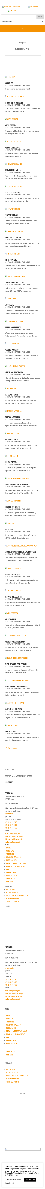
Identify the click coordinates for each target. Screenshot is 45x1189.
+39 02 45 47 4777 (11, 828)
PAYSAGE (10, 85)
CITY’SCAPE (10, 889)
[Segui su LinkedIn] (30, 1157)
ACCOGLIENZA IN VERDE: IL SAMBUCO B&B (20, 551)
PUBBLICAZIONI (12, 860)
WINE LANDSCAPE (12, 899)
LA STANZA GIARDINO (12, 192)
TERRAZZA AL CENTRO (13, 237)
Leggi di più (9, 1183)
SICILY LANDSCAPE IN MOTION (17, 896)
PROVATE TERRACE (11, 215)
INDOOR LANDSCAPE (12, 147)
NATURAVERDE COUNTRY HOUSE (16, 686)
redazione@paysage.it (12, 833)
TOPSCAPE (10, 854)
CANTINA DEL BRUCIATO (13, 709)
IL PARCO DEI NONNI (12, 507)
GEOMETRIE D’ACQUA (12, 574)
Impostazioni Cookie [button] (14, 1180)
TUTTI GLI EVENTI (12, 902)
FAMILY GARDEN (10, 619)
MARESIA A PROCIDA (12, 417)
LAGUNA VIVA (9, 304)
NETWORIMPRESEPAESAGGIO (16, 863)
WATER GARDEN (10, 125)
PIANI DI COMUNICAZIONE (15, 866)
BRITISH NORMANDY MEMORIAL (16, 484)
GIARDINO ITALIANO (13, 857)
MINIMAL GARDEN (11, 439)
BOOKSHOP (9, 83)
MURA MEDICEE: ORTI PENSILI (16, 664)
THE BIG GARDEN (11, 462)
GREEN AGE (9, 529)
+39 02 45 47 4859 (11, 825)
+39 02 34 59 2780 (11, 822)
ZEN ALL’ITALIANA (11, 260)
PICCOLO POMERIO (11, 349)
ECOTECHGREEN (12, 892)
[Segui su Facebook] (15, 1157)
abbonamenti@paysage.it (13, 839)
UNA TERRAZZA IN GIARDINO (15, 641)
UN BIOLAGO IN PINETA (13, 327)
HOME (8, 848)
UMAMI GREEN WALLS (13, 170)
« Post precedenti (11, 748)
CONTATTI (10, 882)
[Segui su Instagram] (20, 1157)
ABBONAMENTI (11, 873)
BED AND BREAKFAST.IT (13, 596)
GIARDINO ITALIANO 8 (22, 85)
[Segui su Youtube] (25, 1157)
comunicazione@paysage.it (14, 836)
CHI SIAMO (10, 851)
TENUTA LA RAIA (10, 731)
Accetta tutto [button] (30, 1180)
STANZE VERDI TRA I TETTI (14, 282)
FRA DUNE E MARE (11, 394)
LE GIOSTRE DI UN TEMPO (14, 102)
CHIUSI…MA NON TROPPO (14, 372)
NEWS (8, 869)
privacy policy (9, 814)
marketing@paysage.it (12, 842)
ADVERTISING (11, 879)
